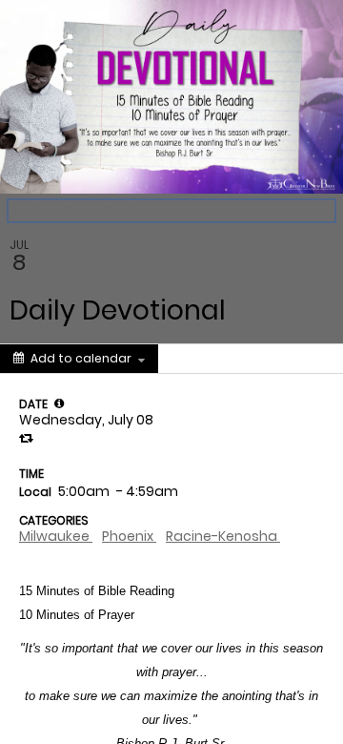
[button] (59, 403)
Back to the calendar (80, 210)
